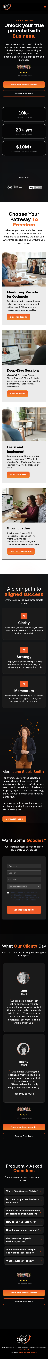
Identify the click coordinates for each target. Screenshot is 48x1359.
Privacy (26, 1349)
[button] (44, 7)
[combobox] (24, 886)
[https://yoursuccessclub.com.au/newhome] (6, 7)
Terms (21, 1349)
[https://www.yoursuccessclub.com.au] (24, 1339)
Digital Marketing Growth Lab (28, 1353)
